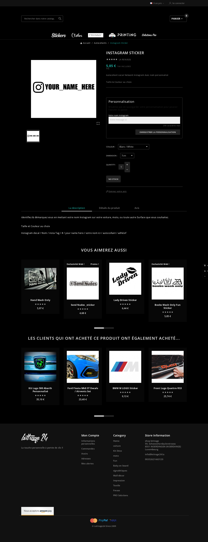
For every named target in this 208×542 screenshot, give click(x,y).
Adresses (86, 458)
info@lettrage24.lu (155, 454)
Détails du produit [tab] (109, 208)
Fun (115, 460)
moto (116, 455)
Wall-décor (118, 475)
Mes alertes (87, 463)
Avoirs (84, 453)
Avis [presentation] (137, 208)
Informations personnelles (88, 442)
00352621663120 (154, 459)
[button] (99, 328)
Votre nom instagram (118, 115)
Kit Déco (117, 450)
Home (116, 440)
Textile (116, 485)
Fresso (116, 490)
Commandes (88, 448)
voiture (117, 445)
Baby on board (120, 465)
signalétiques (120, 470)
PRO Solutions (120, 495)
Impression (119, 480)
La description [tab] (77, 208)
